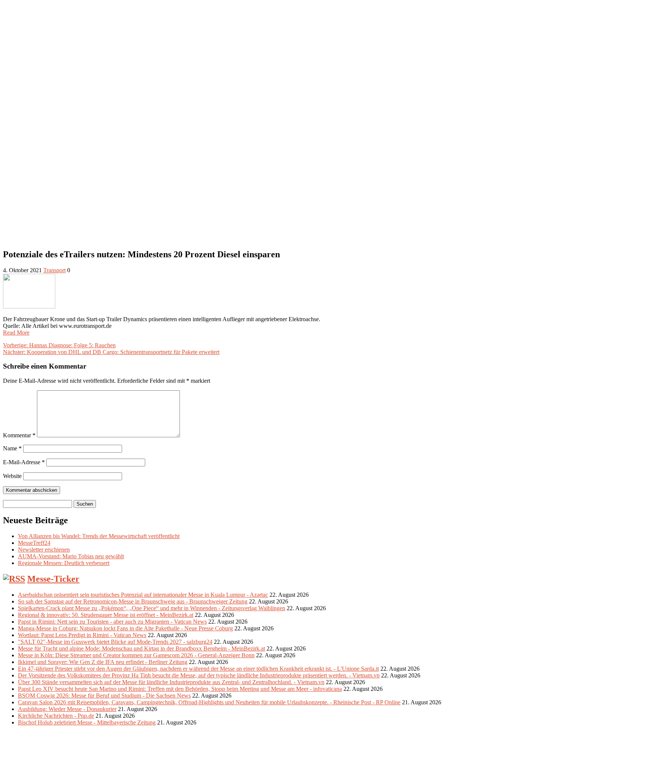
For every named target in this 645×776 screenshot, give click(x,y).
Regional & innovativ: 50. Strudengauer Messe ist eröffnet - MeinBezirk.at (105, 615)
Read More (16, 332)
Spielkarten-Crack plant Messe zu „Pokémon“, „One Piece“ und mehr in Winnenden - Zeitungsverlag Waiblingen (151, 608)
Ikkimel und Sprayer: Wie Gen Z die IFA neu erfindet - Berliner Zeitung (102, 662)
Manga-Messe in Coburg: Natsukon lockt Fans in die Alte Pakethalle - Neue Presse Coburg (125, 628)
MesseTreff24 (34, 543)
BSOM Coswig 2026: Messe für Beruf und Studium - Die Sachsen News (104, 695)
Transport (54, 270)
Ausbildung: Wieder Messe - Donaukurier (67, 709)
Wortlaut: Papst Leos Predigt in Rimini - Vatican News (82, 635)
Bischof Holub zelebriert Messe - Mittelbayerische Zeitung (87, 722)
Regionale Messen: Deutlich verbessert (63, 563)
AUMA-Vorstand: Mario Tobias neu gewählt (71, 556)
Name (12, 448)
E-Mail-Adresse (24, 462)
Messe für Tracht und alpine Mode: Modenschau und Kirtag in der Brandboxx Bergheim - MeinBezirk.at (141, 648)
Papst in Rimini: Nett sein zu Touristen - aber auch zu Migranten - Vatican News (112, 621)
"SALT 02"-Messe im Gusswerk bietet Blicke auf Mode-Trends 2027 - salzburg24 (115, 642)
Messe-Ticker (53, 579)
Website (12, 476)
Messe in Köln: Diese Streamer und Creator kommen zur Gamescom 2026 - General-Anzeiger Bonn (136, 655)
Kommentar (19, 435)
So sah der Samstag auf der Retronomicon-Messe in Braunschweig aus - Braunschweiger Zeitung (132, 601)
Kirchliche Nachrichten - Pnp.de (56, 716)
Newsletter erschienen (44, 549)
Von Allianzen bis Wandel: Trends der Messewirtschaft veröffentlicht (99, 536)
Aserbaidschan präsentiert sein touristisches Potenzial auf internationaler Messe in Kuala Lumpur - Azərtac (143, 595)
